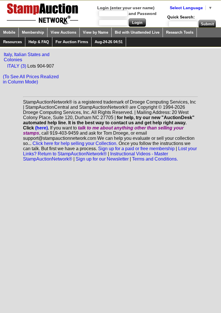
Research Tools (179, 32)
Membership (33, 32)
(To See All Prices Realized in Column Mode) (31, 79)
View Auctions (63, 32)
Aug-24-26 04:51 (109, 42)
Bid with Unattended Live (137, 32)
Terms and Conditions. (155, 158)
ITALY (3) (16, 66)
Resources (12, 42)
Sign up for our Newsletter (102, 158)
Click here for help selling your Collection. (75, 143)
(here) (41, 127)
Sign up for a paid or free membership (136, 148)
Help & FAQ (38, 42)
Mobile (9, 32)
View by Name (95, 32)
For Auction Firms (72, 42)
